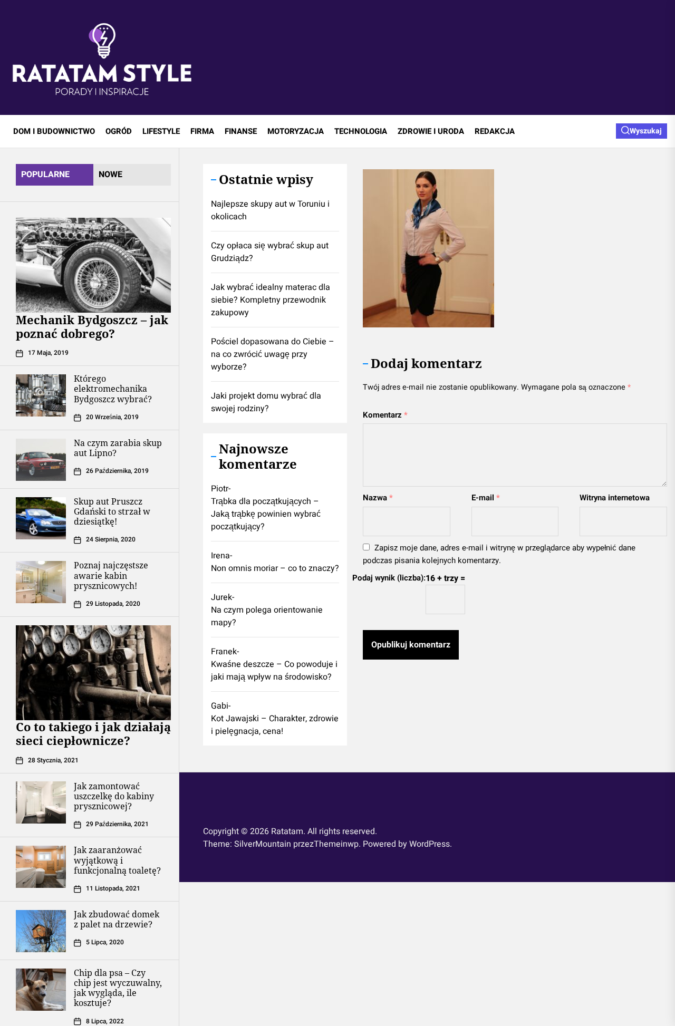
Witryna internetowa (615, 498)
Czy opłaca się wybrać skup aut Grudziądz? (270, 252)
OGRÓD (118, 131)
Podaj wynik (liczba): (389, 578)
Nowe (110, 174)
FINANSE (241, 131)
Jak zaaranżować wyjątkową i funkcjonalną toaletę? (117, 860)
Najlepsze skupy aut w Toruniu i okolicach (270, 210)
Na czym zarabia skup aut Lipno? (118, 448)
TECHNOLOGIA (360, 131)
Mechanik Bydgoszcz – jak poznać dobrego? (92, 326)
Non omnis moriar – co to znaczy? (275, 568)
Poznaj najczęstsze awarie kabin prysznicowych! (111, 576)
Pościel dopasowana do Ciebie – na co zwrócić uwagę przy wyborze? (272, 354)
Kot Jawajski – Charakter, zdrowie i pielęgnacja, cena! (275, 725)
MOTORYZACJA (295, 131)
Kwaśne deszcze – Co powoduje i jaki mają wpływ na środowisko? (274, 670)
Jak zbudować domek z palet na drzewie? (116, 920)
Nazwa (378, 498)
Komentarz (385, 415)
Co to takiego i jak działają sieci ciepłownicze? (93, 734)
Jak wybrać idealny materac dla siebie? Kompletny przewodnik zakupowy (270, 300)
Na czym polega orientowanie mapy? (267, 616)
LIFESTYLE (161, 131)
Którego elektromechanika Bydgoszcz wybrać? (113, 389)
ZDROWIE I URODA (431, 131)
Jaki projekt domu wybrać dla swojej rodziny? (266, 402)
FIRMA (202, 131)
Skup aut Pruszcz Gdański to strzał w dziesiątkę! (112, 512)
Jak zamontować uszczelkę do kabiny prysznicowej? (114, 796)
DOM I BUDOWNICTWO (54, 131)
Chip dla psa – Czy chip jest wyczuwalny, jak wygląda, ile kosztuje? (118, 988)
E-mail (485, 498)
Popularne (45, 174)
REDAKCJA (495, 131)
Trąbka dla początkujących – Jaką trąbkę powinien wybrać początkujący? (266, 514)
